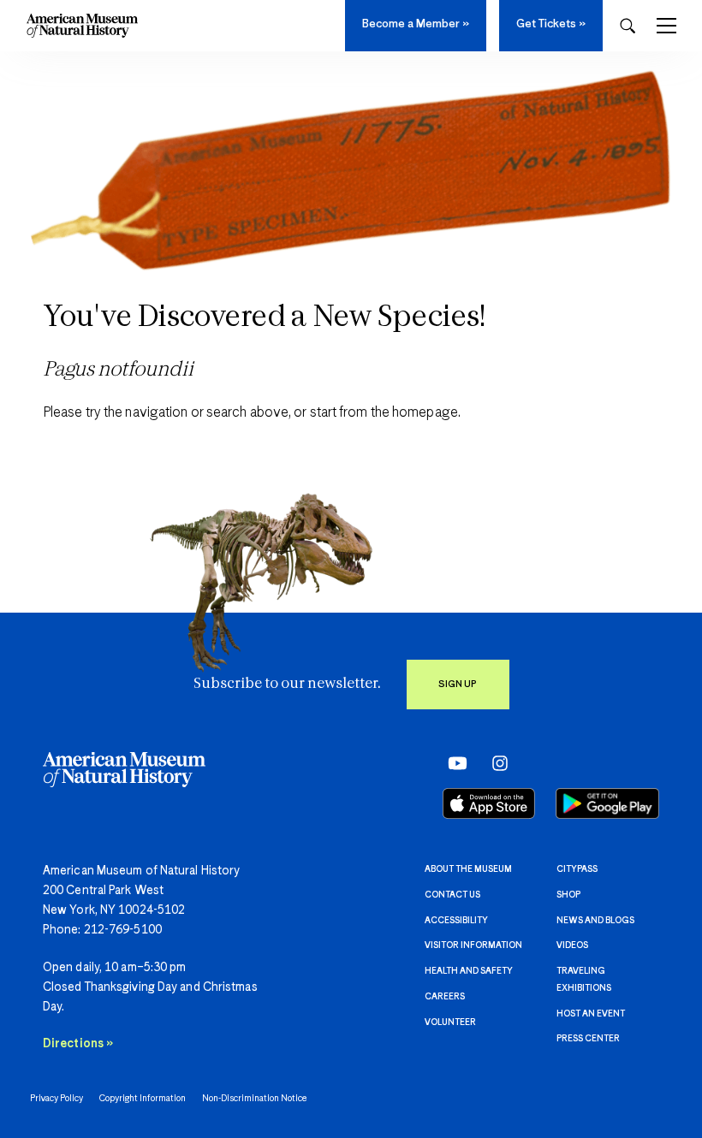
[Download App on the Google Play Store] (607, 803)
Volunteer (450, 1022)
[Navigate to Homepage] (82, 26)
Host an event (590, 1014)
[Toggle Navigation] (666, 25)
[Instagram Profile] (494, 762)
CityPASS (577, 869)
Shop (568, 895)
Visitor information (473, 945)
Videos (572, 945)
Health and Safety (469, 971)
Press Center (588, 1038)
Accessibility (456, 920)
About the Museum (468, 869)
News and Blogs (595, 920)
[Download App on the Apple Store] (489, 803)
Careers (445, 997)
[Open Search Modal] (628, 26)
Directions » (78, 1044)
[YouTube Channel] (453, 762)
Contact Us (452, 895)
